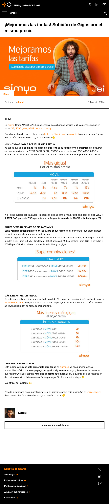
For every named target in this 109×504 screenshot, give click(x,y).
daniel (20, 102)
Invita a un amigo (43, 128)
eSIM (31, 128)
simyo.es (64, 367)
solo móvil (73, 134)
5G (12, 128)
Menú (13, 13)
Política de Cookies (13, 480)
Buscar (105, 13)
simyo (11, 125)
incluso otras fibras (14, 302)
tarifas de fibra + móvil (55, 134)
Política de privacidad (15, 486)
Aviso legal (9, 474)
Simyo (6, 94)
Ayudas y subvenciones (16, 492)
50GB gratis (21, 128)
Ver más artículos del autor (54, 425)
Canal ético (9, 497)
